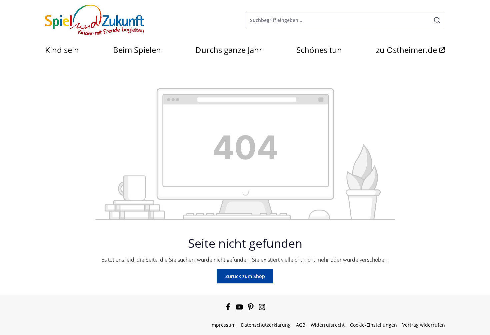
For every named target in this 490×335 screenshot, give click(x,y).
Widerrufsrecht (328, 325)
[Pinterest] (251, 309)
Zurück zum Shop (245, 276)
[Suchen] (437, 20)
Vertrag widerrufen (423, 325)
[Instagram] (262, 309)
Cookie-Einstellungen (373, 325)
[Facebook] (228, 309)
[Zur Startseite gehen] (94, 20)
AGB (300, 325)
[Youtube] (240, 309)
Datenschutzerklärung (266, 325)
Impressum (223, 325)
